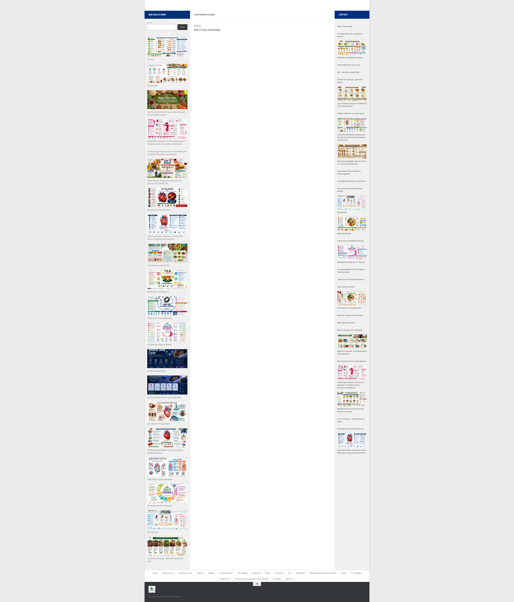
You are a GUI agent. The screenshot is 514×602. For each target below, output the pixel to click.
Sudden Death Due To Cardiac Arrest (350, 113)
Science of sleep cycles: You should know (164, 397)
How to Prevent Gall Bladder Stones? (350, 241)
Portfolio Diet (152, 85)
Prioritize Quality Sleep (156, 371)
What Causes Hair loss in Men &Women (351, 361)
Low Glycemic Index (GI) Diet (158, 265)
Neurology (256, 573)
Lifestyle (197, 26)
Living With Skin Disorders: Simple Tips (351, 181)
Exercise (211, 573)
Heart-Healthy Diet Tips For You (348, 65)
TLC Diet (150, 59)
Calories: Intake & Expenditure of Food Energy (251, 579)
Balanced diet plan (344, 234)
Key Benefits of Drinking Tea (158, 292)
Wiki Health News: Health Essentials (323, 573)
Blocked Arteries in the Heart (158, 210)
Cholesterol (279, 573)
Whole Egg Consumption (346, 323)
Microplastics (152, 532)
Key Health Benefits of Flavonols (160, 506)
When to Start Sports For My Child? (349, 330)
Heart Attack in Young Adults (158, 424)
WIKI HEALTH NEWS (157, 14)
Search (149, 23)
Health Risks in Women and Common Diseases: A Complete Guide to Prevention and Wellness (350, 385)
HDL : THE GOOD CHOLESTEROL (348, 72)
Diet (289, 573)
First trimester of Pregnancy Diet (349, 308)
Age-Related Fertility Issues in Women (351, 262)
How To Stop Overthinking (207, 29)
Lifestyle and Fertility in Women (159, 344)
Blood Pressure (168, 573)
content (343, 14)
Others (267, 573)
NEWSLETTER (225, 579)
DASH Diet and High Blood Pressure (350, 58)
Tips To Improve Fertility (346, 287)
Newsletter (277, 579)
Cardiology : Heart (185, 573)
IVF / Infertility (243, 573)
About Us (289, 579)
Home (155, 573)
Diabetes (200, 573)
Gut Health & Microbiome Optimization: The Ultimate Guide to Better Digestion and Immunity (351, 137)
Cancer (343, 573)
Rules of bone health (345, 26)
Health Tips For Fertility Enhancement (351, 279)
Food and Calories (226, 573)
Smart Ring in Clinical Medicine (159, 318)
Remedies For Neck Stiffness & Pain (350, 429)
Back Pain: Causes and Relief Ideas (350, 315)
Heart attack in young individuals (160, 479)
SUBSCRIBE (300, 573)
